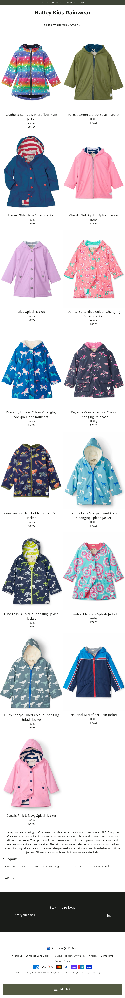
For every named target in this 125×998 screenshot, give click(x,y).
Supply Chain (62, 960)
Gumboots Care (15, 866)
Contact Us (78, 866)
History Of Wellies (75, 955)
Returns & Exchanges (48, 866)
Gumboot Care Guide (38, 955)
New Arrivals (102, 866)
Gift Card (11, 878)
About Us (17, 955)
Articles (93, 955)
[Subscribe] (108, 915)
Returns (57, 955)
